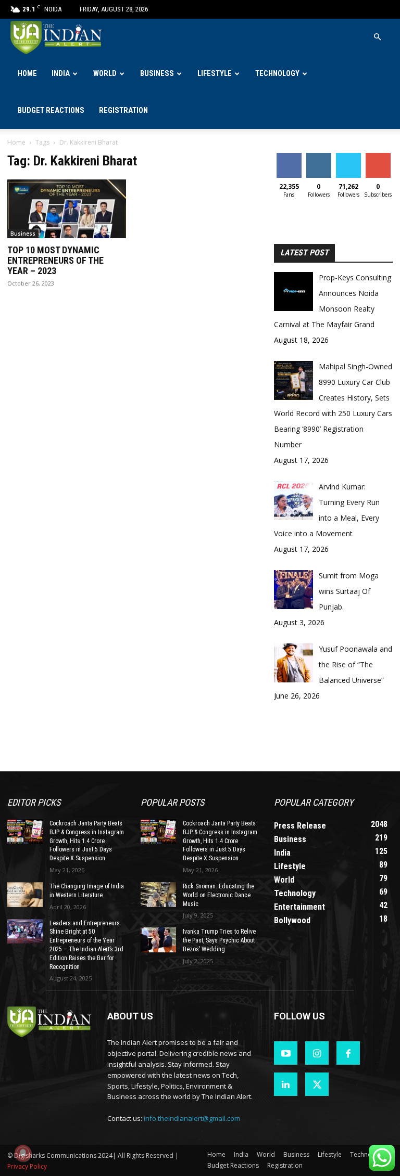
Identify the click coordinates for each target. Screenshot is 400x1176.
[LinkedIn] (285, 1084)
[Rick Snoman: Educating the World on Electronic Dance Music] (158, 894)
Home (27, 73)
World (105, 73)
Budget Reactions (51, 110)
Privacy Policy (27, 1166)
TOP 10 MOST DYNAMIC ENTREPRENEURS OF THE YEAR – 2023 (55, 260)
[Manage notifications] (23, 1153)
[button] (377, 37)
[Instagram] (317, 1053)
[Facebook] (348, 1053)
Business (157, 73)
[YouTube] (285, 1053)
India (61, 73)
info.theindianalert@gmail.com (192, 1118)
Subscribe (379, 157)
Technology (277, 73)
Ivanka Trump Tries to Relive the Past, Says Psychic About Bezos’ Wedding (219, 940)
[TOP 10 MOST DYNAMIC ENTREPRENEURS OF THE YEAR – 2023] (66, 208)
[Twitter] (317, 1084)
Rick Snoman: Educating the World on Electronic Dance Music (218, 895)
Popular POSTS (172, 802)
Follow (318, 157)
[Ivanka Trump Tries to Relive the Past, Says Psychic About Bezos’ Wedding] (158, 939)
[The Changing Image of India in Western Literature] (25, 894)
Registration (123, 110)
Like (289, 157)
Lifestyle (214, 73)
